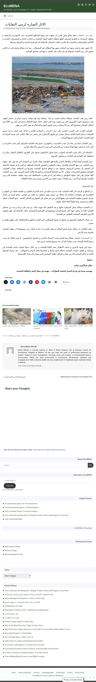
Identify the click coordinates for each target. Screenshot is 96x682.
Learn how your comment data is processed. (49, 450)
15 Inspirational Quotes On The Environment (21, 504)
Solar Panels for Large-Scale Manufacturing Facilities (24, 641)
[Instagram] (82, 5)
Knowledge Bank (48, 673)
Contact (69, 673)
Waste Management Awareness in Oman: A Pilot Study (25, 598)
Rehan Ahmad (10, 28)
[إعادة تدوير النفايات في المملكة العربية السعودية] (47, 316)
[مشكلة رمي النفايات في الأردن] (16, 316)
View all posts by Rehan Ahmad (30, 366)
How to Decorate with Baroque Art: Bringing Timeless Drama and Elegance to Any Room (37, 515)
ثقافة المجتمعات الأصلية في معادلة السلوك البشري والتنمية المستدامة (29, 594)
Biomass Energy (11, 550)
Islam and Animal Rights (13, 519)
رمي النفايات (83, 35)
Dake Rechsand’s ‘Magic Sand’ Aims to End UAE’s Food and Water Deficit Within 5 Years (37, 629)
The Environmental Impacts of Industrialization (21, 507)
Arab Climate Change (12, 547)
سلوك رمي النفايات (14, 336)
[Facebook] (86, 5)
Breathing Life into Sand (13, 606)
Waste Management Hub (14, 554)
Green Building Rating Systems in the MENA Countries (25, 656)
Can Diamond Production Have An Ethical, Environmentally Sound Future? (32, 649)
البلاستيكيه (38, 336)
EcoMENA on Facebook (83, 528)
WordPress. (60, 676)
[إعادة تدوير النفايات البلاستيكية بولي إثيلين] (78, 316)
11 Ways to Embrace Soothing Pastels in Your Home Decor (26, 653)
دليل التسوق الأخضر (12, 614)
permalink (55, 336)
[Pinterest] (93, 5)
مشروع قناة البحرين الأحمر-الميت (14, 377)
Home (14, 673)
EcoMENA (12, 6)
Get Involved (60, 673)
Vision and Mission (24, 673)
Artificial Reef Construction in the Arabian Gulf (76, 377)
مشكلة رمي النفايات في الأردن (13, 326)
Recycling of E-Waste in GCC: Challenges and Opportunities (27, 610)
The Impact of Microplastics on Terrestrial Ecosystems (25, 645)
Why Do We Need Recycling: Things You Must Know (24, 625)
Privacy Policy (79, 673)
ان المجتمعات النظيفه (83, 238)
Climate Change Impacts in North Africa (19, 622)
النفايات (32, 336)
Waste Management (43, 28)
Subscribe (9, 486)
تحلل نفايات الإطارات (12, 618)
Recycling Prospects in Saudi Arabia (18, 633)
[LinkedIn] (78, 5)
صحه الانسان (51, 131)
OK (90, 465)
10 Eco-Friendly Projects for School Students (21, 511)
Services (37, 673)
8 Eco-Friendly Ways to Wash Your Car (19, 637)
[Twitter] (89, 5)
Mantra (51, 676)
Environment (31, 28)
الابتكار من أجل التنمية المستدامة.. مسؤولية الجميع (22, 602)
